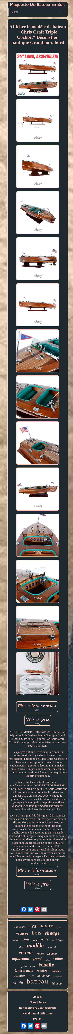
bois (36, 933)
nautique (56, 971)
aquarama (20, 958)
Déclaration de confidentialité (37, 1008)
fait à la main (24, 970)
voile (44, 939)
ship (21, 947)
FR (41, 1019)
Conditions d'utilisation (37, 1013)
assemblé (19, 927)
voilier (58, 958)
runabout (42, 970)
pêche (24, 966)
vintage (52, 933)
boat (35, 940)
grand (37, 959)
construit (51, 947)
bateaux (19, 975)
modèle (35, 945)
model (40, 953)
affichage (57, 940)
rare (31, 976)
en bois (26, 952)
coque (32, 966)
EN (35, 1019)
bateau (37, 982)
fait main (56, 983)
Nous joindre (38, 1002)
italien (47, 960)
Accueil (37, 996)
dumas (59, 928)
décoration (57, 977)
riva (32, 926)
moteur (16, 940)
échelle (46, 965)
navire (46, 925)
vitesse (22, 933)
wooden (52, 953)
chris (26, 939)
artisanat (43, 976)
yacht (18, 982)
